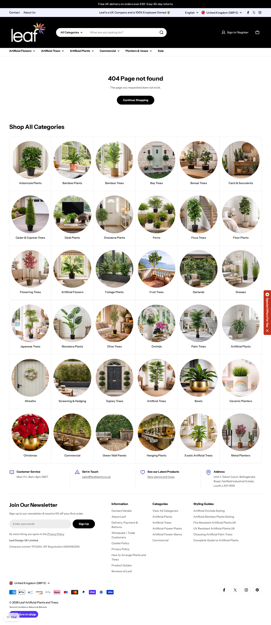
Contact (14, 12)
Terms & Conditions (18, 607)
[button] (267, 312)
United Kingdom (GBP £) (222, 12)
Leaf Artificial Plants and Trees (38, 602)
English (190, 12)
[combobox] (111, 32)
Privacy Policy (55, 534)
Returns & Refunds (38, 607)
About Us (29, 12)
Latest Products (168, 471)
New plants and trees (161, 477)
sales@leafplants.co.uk (96, 477)
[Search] (161, 32)
